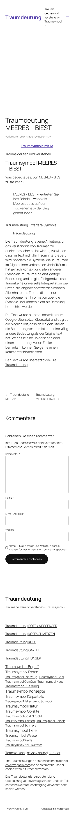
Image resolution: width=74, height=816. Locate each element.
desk (22, 136)
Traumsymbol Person (20, 721)
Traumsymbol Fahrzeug (21, 677)
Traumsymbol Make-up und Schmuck (28, 701)
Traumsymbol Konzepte (25, 691)
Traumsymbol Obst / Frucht (23, 716)
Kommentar (12, 454)
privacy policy (37, 752)
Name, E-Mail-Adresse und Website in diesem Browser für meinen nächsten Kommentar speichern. (38, 547)
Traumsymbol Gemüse (20, 681)
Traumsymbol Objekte (22, 711)
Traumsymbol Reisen (50, 721)
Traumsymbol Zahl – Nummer (23, 745)
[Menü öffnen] (67, 17)
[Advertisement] (37, 68)
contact (54, 752)
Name (9, 497)
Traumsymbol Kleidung (22, 686)
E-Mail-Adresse (14, 513)
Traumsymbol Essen (21, 671)
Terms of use (15, 752)
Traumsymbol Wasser (21, 735)
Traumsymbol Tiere (21, 730)
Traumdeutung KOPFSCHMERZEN (30, 633)
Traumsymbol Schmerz (20, 725)
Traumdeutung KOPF (20, 642)
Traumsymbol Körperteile (24, 696)
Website (9, 529)
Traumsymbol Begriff (22, 666)
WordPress (63, 808)
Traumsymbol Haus (50, 681)
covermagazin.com (17, 765)
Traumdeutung (23, 17)
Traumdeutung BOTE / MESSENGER (31, 625)
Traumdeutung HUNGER (23, 658)
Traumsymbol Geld (51, 677)
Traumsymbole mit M (39, 136)
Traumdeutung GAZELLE (23, 650)
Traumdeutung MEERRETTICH (45, 397)
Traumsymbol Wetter (19, 740)
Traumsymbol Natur (21, 706)
